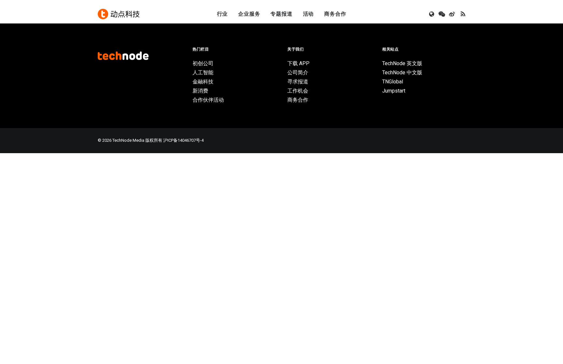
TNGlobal (392, 82)
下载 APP (298, 63)
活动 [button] (308, 14)
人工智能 (203, 72)
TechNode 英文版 (402, 63)
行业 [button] (222, 14)
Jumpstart (393, 91)
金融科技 (203, 82)
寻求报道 (297, 82)
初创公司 (203, 63)
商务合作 (335, 14)
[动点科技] (118, 14)
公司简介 (297, 72)
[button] (432, 14)
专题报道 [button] (281, 14)
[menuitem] (222, 14)
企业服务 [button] (249, 14)
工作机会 (297, 91)
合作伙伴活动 (208, 100)
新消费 (200, 91)
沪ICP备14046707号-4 (183, 140)
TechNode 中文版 (402, 72)
